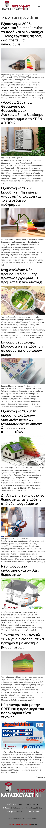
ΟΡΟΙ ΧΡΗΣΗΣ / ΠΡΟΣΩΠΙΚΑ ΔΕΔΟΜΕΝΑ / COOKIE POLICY (23, 818)
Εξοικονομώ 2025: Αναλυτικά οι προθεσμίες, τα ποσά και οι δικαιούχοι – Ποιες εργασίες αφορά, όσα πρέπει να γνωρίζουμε (22, 34)
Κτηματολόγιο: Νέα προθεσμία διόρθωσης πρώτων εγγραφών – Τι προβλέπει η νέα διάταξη (21, 276)
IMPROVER (34, 824)
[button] (39, 6)
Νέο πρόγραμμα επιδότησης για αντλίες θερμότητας (20, 570)
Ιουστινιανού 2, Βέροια (28, 804)
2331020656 (21, 811)
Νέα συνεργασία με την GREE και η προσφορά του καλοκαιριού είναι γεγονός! (22, 711)
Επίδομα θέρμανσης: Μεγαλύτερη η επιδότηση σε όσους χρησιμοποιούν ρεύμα (22, 348)
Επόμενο (40, 777)
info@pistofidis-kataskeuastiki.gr (27, 808)
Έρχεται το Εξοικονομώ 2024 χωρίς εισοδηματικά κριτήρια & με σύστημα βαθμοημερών (22, 641)
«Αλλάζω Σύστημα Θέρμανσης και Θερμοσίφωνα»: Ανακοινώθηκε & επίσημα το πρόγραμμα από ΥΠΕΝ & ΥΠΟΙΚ (22, 112)
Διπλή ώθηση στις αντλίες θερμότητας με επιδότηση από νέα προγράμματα (22, 499)
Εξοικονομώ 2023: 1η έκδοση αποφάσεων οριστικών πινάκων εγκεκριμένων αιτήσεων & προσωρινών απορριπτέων (21, 421)
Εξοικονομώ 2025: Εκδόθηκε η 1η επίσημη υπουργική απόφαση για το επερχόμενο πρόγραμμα (21, 196)
